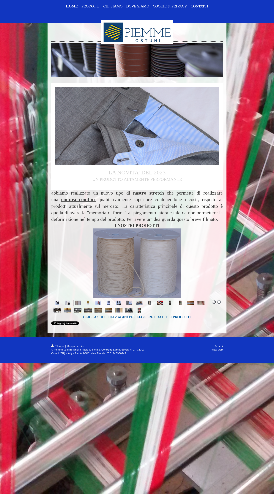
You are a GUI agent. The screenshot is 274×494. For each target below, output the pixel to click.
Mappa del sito (75, 346)
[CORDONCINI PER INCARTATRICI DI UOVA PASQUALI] (137, 263)
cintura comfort (78, 199)
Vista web (217, 349)
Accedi (219, 346)
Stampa (60, 346)
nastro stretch (148, 193)
